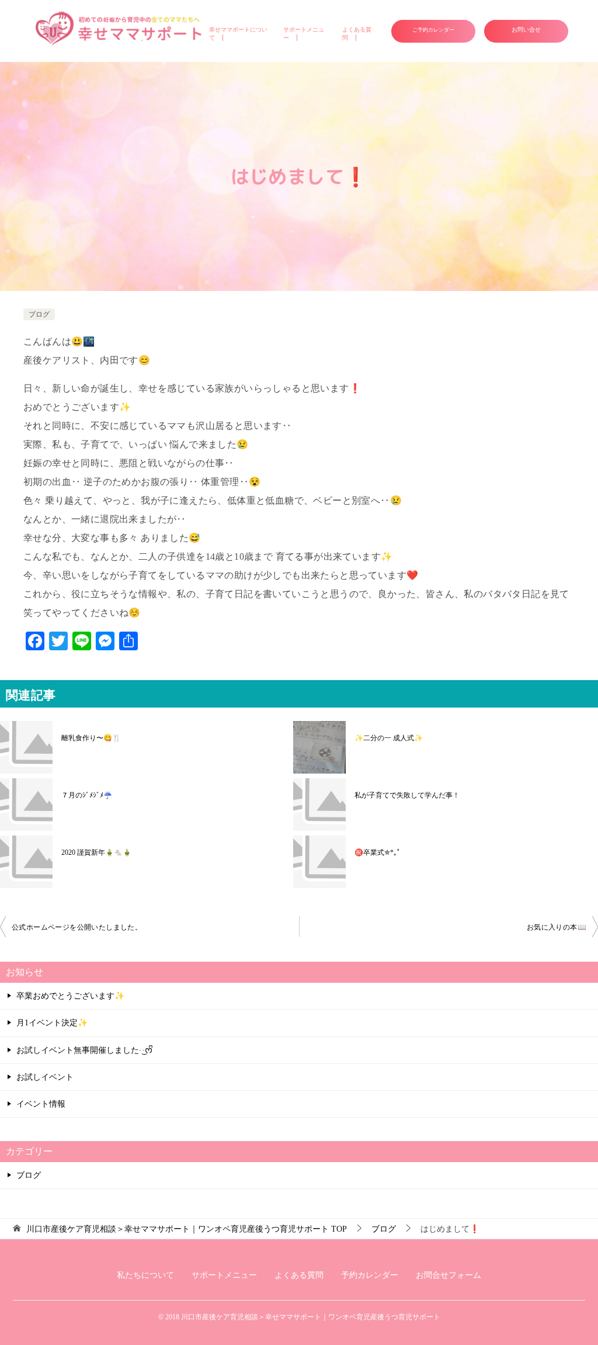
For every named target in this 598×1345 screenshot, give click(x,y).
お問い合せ (526, 29)
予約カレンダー (369, 1275)
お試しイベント (45, 1077)
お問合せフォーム (448, 1275)
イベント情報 (40, 1104)
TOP (186, 1229)
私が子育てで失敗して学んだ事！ (407, 795)
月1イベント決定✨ (52, 1022)
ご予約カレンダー (433, 30)
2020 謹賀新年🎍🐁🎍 (96, 852)
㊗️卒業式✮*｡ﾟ (377, 852)
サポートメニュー (224, 1275)
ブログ (39, 314)
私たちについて (145, 1275)
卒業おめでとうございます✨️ (70, 996)
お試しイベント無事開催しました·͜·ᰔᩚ (84, 1050)
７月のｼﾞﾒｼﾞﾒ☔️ (86, 795)
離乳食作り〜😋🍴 (91, 738)
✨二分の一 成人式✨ (388, 738)
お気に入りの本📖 (556, 927)
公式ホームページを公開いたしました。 (77, 927)
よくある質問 (299, 1275)
